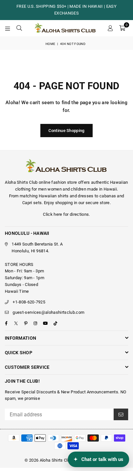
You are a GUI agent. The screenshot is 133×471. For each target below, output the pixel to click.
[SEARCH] (19, 28)
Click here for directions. (66, 214)
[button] (122, 28)
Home (50, 44)
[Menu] (8, 28)
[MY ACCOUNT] (110, 28)
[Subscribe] (121, 414)
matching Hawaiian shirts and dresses (57, 195)
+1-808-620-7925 (29, 302)
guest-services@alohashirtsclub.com (48, 312)
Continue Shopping (66, 130)
